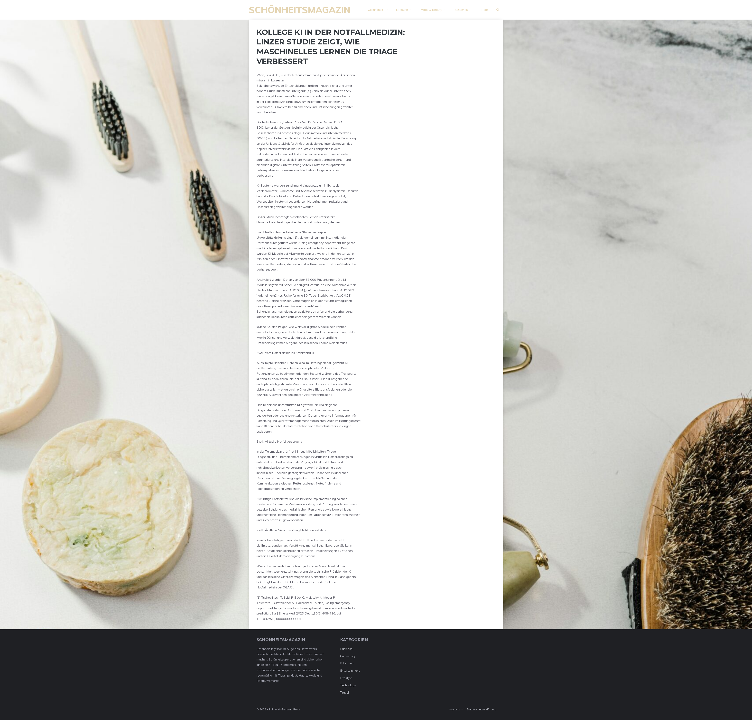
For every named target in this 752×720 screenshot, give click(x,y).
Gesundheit (375, 10)
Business (346, 649)
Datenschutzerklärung (481, 709)
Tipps (485, 10)
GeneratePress (290, 709)
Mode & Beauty (431, 10)
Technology (348, 685)
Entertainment (350, 670)
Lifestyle (402, 10)
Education (346, 663)
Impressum (456, 709)
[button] (498, 10)
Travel (344, 692)
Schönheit (461, 10)
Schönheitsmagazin (299, 9)
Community (347, 656)
